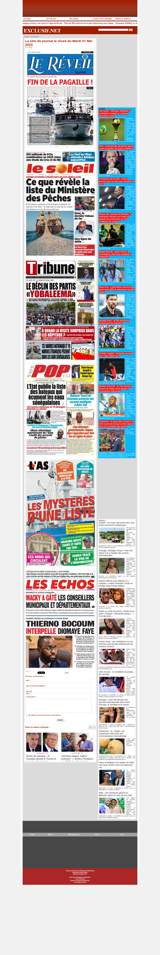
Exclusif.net (42, 30)
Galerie (50, 834)
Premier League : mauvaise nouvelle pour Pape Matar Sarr (116, 354)
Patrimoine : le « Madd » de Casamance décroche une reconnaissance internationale (113, 733)
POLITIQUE (73, 19)
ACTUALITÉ (51, 19)
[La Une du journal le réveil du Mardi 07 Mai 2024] (60, 50)
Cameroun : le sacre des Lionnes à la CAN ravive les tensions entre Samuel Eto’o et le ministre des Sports (116, 424)
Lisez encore (27, 671)
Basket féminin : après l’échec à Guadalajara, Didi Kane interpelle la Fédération (115, 254)
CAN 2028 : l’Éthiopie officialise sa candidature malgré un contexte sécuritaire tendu (115, 113)
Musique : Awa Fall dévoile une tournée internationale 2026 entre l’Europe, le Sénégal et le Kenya (114, 702)
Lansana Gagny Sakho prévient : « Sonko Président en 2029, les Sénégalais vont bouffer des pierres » (77, 757)
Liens (122, 834)
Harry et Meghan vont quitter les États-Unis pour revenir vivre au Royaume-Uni (117, 765)
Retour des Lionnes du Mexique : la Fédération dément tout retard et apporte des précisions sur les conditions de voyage (115, 218)
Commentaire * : (31, 697)
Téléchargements (74, 834)
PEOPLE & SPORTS (123, 19)
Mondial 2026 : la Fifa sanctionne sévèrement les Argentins (114, 321)
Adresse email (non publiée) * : (36, 686)
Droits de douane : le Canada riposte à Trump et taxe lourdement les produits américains (41, 757)
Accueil (26, 36)
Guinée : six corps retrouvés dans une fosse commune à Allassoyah (116, 524)
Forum (97, 834)
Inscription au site (80, 882)
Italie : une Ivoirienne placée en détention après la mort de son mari (115, 794)
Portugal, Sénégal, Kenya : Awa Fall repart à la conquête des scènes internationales (115, 553)
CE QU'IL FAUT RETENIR (102, 19)
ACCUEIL (27, 19)
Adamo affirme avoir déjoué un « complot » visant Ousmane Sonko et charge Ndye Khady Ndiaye (116, 583)
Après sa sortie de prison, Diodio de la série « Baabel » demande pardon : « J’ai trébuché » (116, 613)
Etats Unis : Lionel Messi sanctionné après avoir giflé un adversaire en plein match (117, 289)
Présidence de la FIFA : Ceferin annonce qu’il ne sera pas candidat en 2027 (116, 181)
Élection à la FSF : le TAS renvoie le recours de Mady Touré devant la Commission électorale (116, 388)
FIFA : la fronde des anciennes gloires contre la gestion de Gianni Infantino (116, 147)
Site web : (29, 691)
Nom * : (28, 680)
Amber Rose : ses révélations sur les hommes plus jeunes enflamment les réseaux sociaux (116, 644)
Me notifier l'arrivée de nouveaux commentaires (45, 715)
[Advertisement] (115, 71)
